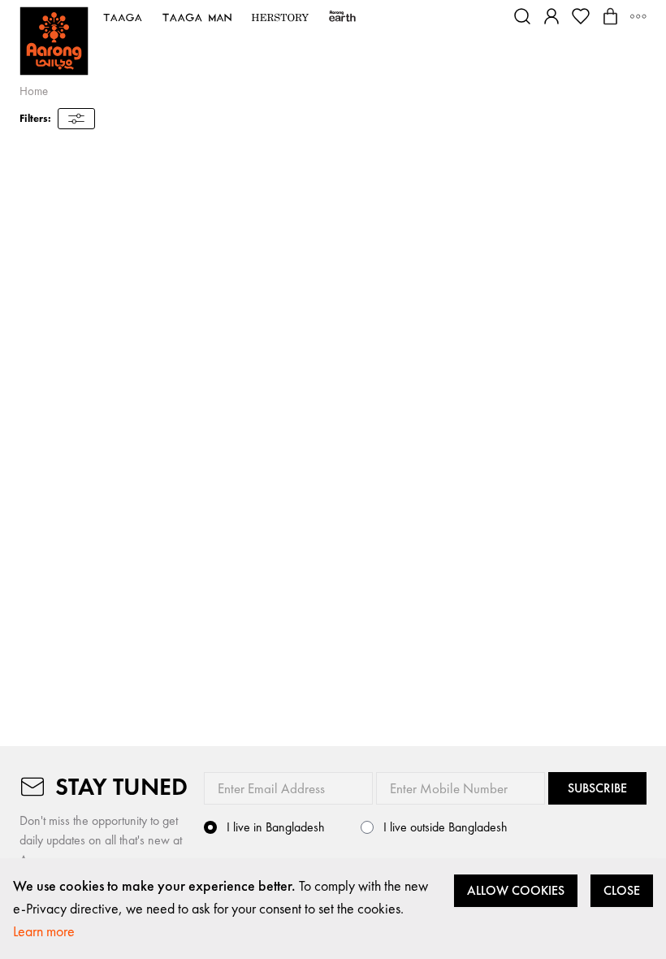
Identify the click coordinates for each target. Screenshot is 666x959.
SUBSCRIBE (597, 787)
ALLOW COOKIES (515, 890)
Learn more (44, 931)
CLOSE (621, 890)
